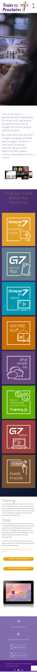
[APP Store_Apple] (18, 645)
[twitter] (22, 670)
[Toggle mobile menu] (33, 4)
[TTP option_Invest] (18, 460)
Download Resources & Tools (18, 639)
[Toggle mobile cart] (33, 8)
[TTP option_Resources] (18, 321)
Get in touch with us (18, 627)
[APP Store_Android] (18, 653)
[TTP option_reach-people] (18, 391)
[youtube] (18, 670)
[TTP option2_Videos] (18, 287)
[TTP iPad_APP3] (18, 579)
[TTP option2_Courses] (18, 218)
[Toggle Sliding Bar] (33, 6)
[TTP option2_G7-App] (18, 252)
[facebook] (15, 670)
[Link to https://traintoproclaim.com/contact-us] (18, 621)
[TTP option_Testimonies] (18, 356)
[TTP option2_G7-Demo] (18, 425)
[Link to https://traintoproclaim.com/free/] (18, 633)
